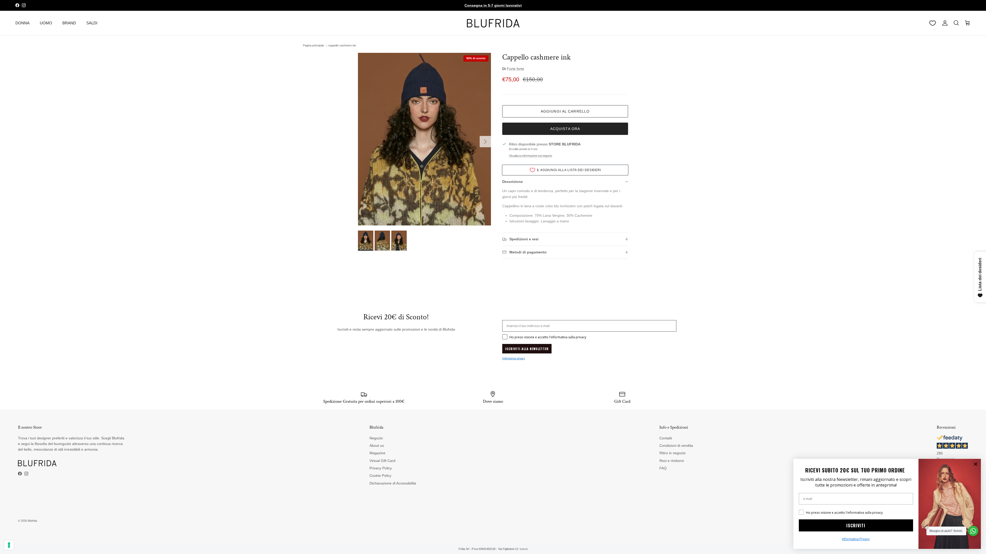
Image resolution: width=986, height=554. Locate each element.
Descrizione (512, 182)
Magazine (377, 453)
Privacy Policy (380, 468)
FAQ (663, 468)
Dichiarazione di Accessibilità (392, 483)
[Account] (944, 23)
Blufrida (32, 520)
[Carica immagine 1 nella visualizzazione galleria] (424, 139)
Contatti (665, 438)
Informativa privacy (513, 358)
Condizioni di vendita (676, 445)
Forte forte (515, 69)
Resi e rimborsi (671, 461)
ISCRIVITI (855, 525)
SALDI (91, 23)
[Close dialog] (975, 464)
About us (376, 445)
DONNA (22, 23)
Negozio (376, 438)
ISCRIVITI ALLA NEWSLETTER (527, 349)
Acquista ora (565, 129)
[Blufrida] (493, 23)
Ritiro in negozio (672, 453)
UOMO (46, 23)
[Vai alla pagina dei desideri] (932, 23)
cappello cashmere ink (342, 45)
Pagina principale (313, 45)
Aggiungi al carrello (565, 111)
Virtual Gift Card (382, 461)
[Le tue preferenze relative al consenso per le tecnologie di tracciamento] (9, 545)
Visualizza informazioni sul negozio (530, 155)
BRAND (69, 23)
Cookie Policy (380, 475)
